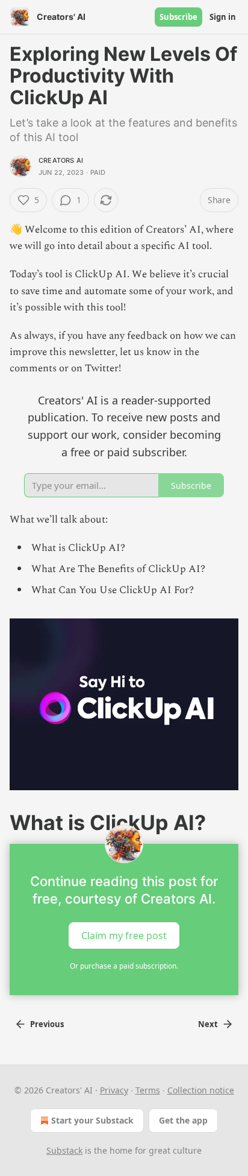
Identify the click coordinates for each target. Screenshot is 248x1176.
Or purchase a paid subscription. (124, 966)
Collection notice (200, 1090)
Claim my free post (124, 935)
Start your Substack (92, 1120)
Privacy (114, 1090)
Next (208, 1024)
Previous (47, 1024)
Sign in (222, 16)
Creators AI (61, 160)
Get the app (183, 1120)
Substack (64, 1150)
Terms (147, 1090)
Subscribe (178, 16)
